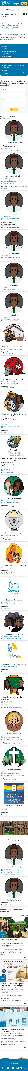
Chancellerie (14, 253)
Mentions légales (9, 1062)
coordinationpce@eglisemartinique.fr (13, 349)
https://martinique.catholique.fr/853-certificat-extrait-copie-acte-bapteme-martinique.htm (11, 183)
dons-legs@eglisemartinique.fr (11, 871)
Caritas (5, 69)
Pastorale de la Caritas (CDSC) (14, 379)
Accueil (2, 1070)
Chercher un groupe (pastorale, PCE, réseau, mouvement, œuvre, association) (13, 24)
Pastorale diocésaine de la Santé (14, 664)
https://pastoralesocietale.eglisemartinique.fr (15, 775)
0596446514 (7, 317)
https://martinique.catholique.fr (12, 472)
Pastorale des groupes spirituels (14, 565)
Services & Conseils (14, 900)
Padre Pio (6, 72)
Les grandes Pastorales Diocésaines (11, 27)
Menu (25, 1070)
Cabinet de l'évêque (14, 214)
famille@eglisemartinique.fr (11, 501)
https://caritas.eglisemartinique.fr (12, 383)
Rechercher (14, 110)
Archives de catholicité (14, 176)
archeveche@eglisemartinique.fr (12, 150)
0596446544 (7, 736)
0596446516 (7, 256)
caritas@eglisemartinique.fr (11, 382)
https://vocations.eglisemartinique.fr (13, 638)
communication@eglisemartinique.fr (13, 471)
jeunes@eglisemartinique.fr (11, 604)
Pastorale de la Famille (14, 498)
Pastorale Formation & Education (14, 697)
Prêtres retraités (14, 840)
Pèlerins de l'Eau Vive (14, 806)
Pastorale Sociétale (14, 770)
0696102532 (7, 574)
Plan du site (18, 1062)
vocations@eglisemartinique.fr (11, 636)
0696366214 (7, 602)
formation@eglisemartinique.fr (11, 706)
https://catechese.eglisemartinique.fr (13, 428)
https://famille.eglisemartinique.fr (12, 502)
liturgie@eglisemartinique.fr (11, 535)
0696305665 (7, 772)
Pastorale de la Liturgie (14, 533)
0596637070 (7, 148)
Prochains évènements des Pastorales (11, 29)
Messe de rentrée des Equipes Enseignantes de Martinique (12, 985)
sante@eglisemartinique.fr (10, 666)
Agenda (13, 1070)
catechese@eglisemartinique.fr (11, 426)
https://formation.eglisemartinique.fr (13, 707)
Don (21, 1070)
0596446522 (7, 178)
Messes (8, 1070)
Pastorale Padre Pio (14, 734)
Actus (17, 1070)
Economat (14, 285)
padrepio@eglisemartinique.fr (11, 737)
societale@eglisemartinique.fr (11, 773)
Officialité (14, 315)
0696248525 (7, 809)
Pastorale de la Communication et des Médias (14, 459)
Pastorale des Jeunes (14, 600)
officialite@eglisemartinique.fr (11, 319)
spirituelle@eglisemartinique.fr (11, 568)
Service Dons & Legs (14, 867)
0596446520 (7, 424)
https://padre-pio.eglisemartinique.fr (13, 739)
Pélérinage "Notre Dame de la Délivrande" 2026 (12, 1030)
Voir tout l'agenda (23, 915)
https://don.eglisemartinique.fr (11, 872)
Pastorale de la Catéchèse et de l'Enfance (14, 415)
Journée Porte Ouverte (9, 939)
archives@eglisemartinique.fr (11, 180)
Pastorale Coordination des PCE (14, 347)
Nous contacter (14, 1063)
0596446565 (7, 869)
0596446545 (7, 216)
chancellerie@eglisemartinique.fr (12, 257)
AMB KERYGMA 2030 (14, 143)
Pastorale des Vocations (14, 634)
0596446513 (7, 469)
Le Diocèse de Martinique (13, 9)
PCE (5, 65)
